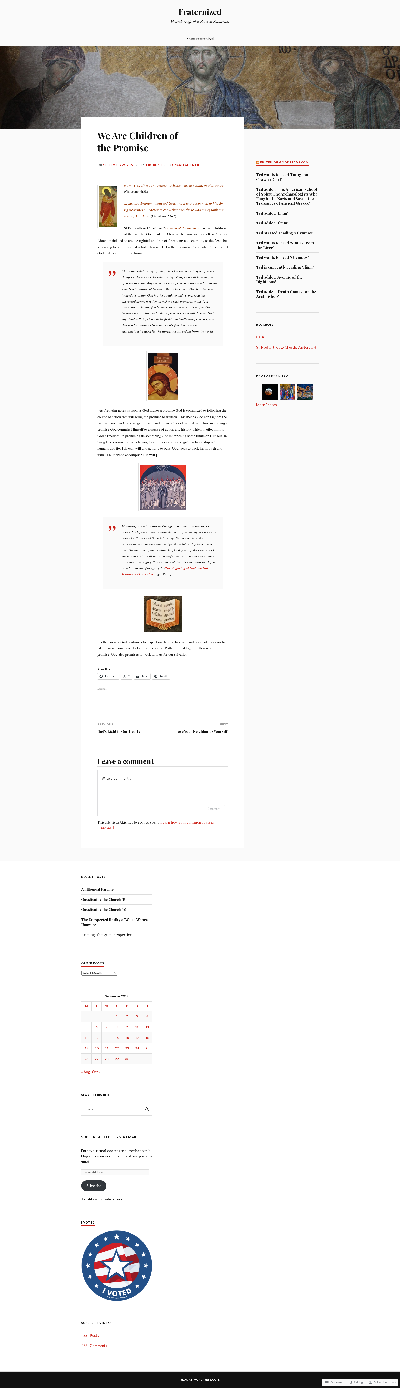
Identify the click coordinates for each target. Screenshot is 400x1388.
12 (86, 1037)
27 (97, 1059)
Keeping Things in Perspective (106, 934)
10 (137, 1027)
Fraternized (200, 11)
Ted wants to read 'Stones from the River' (285, 245)
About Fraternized (200, 38)
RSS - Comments (94, 1345)
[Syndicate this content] (257, 162)
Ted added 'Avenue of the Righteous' (279, 279)
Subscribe (93, 1186)
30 (127, 1059)
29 (117, 1059)
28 (107, 1059)
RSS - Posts (90, 1335)
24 (137, 1048)
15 (117, 1037)
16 (127, 1037)
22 (117, 1048)
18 (147, 1037)
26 (86, 1059)
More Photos (266, 404)
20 (97, 1048)
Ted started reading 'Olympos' (284, 233)
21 (107, 1048)
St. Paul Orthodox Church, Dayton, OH (286, 347)
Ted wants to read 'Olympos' (282, 257)
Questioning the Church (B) (104, 899)
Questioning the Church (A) (104, 909)
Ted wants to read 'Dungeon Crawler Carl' (282, 177)
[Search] (146, 1109)
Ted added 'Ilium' (272, 213)
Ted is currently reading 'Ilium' (285, 267)
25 (147, 1048)
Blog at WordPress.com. (200, 1379)
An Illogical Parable (97, 889)
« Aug (85, 1072)
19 (86, 1048)
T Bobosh (153, 165)
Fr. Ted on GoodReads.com (284, 162)
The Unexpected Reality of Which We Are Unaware (114, 922)
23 (127, 1048)
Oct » (96, 1072)
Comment (213, 808)
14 (107, 1037)
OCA (260, 337)
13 (97, 1037)
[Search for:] (116, 1109)
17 (137, 1037)
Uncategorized (185, 165)
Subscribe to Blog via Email (109, 1137)
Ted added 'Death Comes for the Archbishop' (286, 294)
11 (147, 1027)
